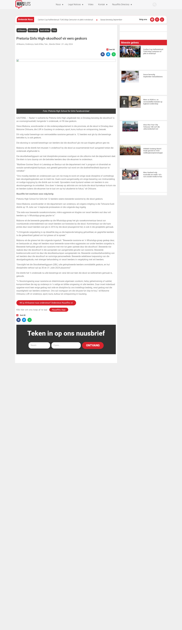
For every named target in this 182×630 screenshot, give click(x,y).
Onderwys (33, 30)
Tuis (54, 30)
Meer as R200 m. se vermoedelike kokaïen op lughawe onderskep (152, 102)
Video (90, 4)
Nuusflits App (59, 309)
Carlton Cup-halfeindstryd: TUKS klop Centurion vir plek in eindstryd (65, 20)
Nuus (58, 4)
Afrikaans (22, 30)
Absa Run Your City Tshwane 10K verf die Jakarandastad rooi (151, 127)
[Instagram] (157, 19)
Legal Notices (74, 4)
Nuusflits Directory (120, 4)
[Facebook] (152, 19)
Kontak (101, 4)
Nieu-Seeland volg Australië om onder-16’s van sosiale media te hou (152, 174)
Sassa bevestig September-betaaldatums (153, 75)
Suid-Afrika (44, 30)
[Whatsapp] (162, 19)
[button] (155, 5)
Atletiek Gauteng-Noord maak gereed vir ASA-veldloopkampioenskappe (153, 151)
